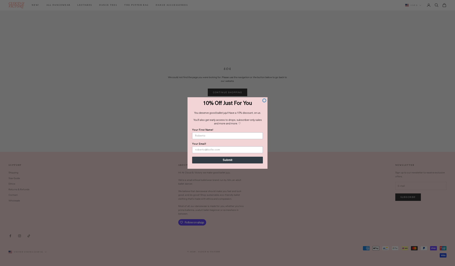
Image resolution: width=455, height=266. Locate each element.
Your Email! (199, 144)
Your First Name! (202, 130)
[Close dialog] (264, 100)
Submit (227, 159)
